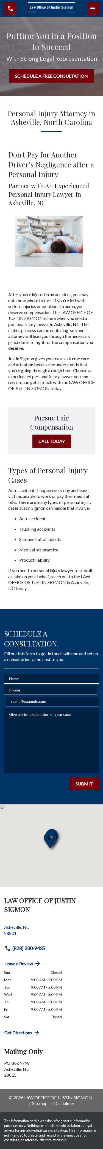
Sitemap (40, 1103)
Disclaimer (64, 1103)
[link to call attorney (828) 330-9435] (10, 8)
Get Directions (18, 1032)
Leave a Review (18, 963)
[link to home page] (51, 8)
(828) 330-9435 (28, 948)
